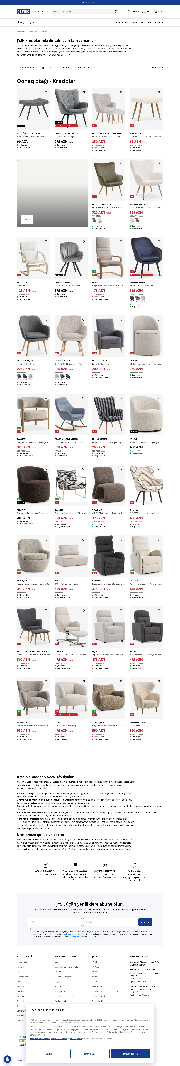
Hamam (20, 967)
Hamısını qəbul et (130, 1054)
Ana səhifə (21, 32)
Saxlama (20, 986)
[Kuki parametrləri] (7, 1059)
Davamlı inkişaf (98, 996)
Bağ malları (22, 996)
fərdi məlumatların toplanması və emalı (48, 1038)
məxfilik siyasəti (79, 936)
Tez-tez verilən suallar (64, 996)
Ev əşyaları (21, 1001)
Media (94, 972)
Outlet (19, 1006)
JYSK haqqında (98, 962)
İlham (94, 981)
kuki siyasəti (76, 1038)
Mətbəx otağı (22, 981)
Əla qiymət (21, 1011)
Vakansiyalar (97, 986)
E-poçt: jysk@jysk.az (138, 981)
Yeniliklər (20, 1015)
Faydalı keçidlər (61, 1001)
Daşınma (58, 981)
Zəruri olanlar (90, 1054)
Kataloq (58, 972)
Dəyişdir (49, 1054)
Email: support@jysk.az (139, 995)
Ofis (18, 972)
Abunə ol (145, 922)
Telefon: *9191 (136, 978)
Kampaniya (21, 1020)
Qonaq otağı (22, 976)
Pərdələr (20, 991)
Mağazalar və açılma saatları (67, 967)
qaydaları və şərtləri (69, 934)
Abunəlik (95, 976)
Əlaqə (57, 962)
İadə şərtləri (60, 986)
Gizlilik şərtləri (60, 991)
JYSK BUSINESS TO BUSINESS (105, 991)
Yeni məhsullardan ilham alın (88, 2)
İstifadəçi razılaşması (63, 976)
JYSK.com (96, 967)
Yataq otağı (22, 962)
